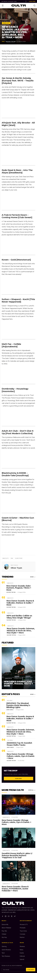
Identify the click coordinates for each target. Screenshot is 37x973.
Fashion (22, 937)
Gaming (4, 946)
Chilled (4, 934)
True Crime (23, 931)
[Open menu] (3, 5)
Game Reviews (6, 949)
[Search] (34, 5)
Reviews (22, 946)
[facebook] (2, 916)
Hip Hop (4, 937)
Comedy (22, 934)
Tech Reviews (6, 956)
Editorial (22, 956)
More (32, 576)
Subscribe (32, 1)
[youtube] (8, 916)
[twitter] (12, 916)
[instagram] (5, 916)
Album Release (6, 928)
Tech (3, 953)
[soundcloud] (15, 916)
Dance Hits (5, 924)
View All (31, 790)
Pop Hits (4, 931)
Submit (22, 959)
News (21, 949)
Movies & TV (24, 924)
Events (22, 953)
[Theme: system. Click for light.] (26, 1)
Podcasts (22, 928)
